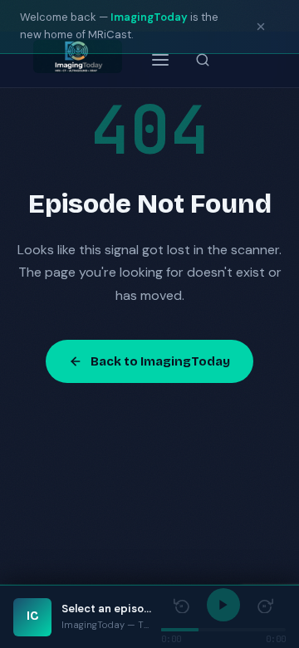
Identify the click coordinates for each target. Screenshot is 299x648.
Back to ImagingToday (160, 361)
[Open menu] (160, 60)
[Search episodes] (203, 60)
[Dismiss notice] (261, 26)
